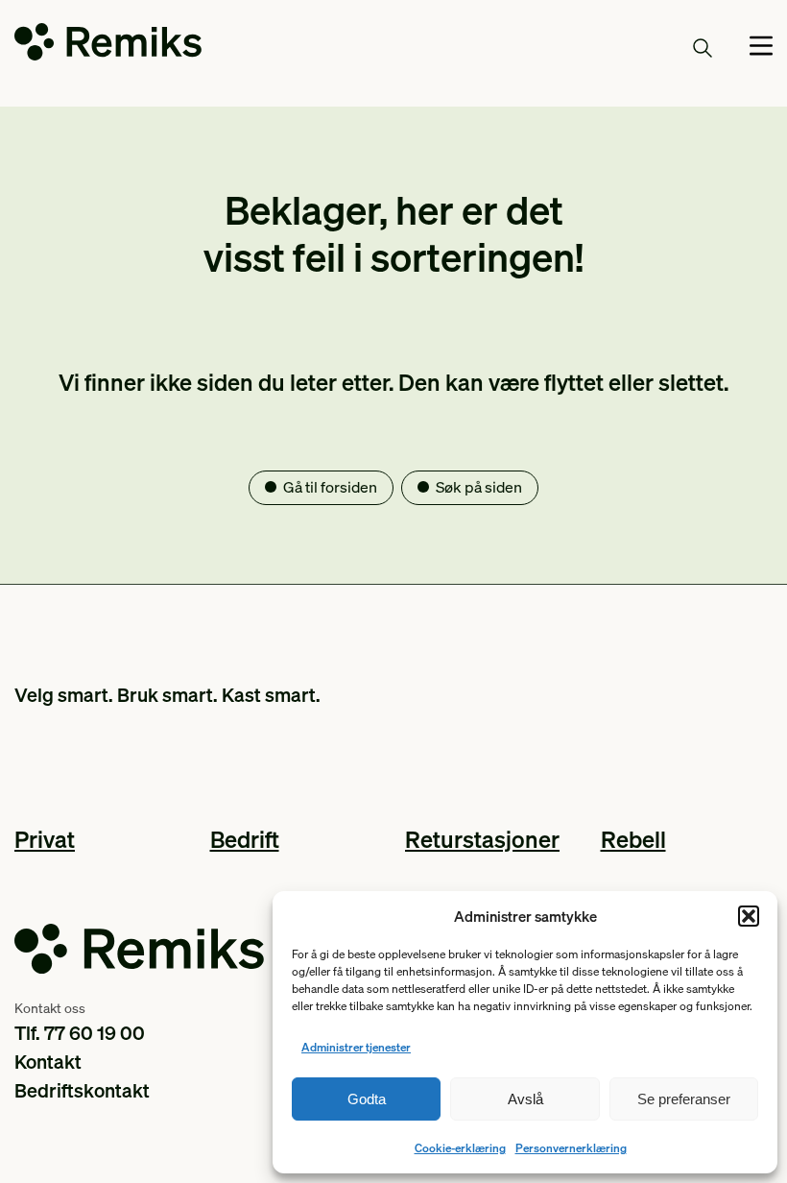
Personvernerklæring (571, 1148)
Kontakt (48, 1061)
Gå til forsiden (330, 486)
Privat (44, 839)
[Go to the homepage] (108, 45)
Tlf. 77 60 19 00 (79, 1032)
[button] (748, 916)
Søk (667, 47)
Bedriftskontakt (82, 1089)
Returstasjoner (482, 839)
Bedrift (244, 839)
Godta (366, 1099)
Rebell (633, 839)
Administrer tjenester (356, 1047)
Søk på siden (479, 486)
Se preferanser (683, 1099)
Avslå (525, 1099)
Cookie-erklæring (460, 1148)
